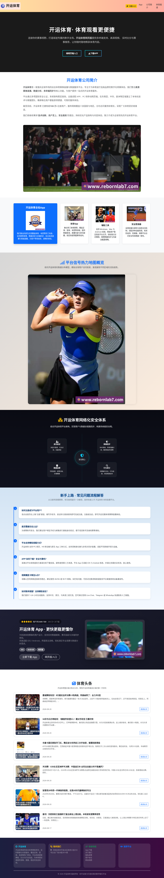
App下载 (88, 850)
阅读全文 (144, 709)
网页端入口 (73, 53)
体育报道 (159, 6)
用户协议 (88, 857)
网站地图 (88, 860)
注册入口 (132, 6)
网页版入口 (51, 657)
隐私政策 (88, 855)
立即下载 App (29, 657)
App (140, 4)
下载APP (94, 53)
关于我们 (88, 852)
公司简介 (149, 6)
